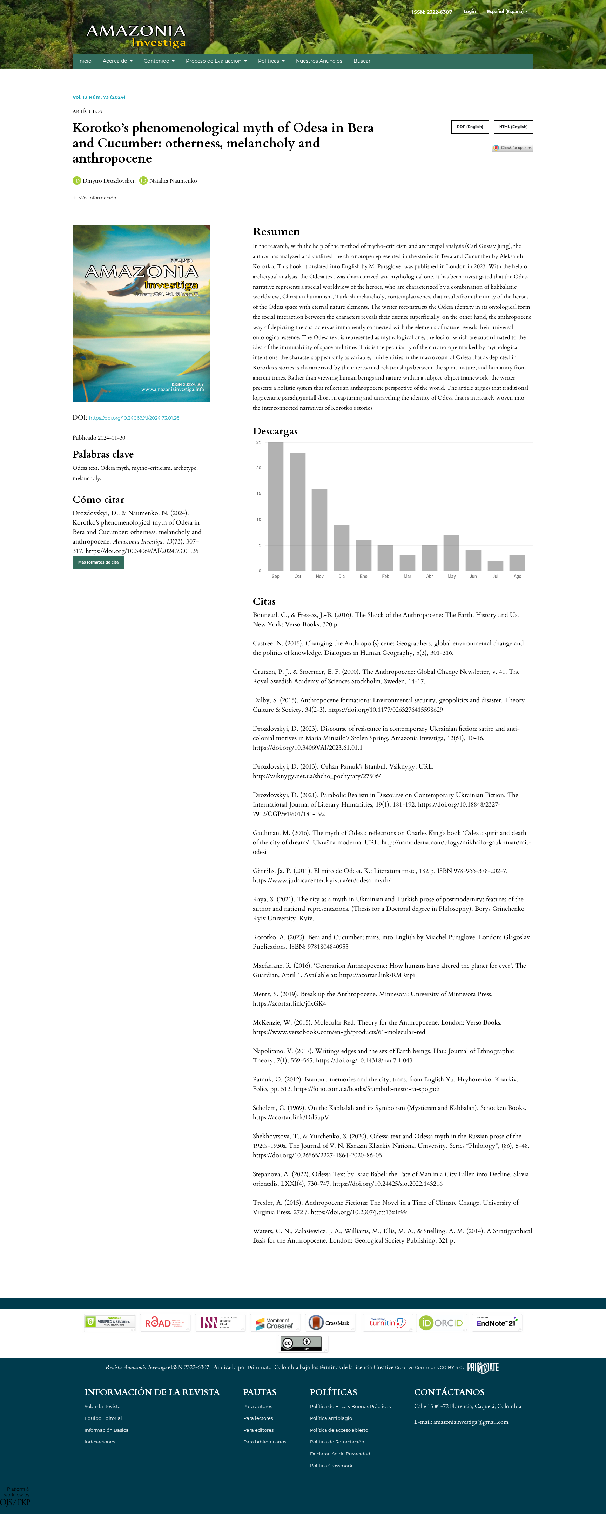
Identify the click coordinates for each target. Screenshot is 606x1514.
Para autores (257, 1406)
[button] (94, 197)
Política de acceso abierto (339, 1430)
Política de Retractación (337, 1441)
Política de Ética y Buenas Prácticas (350, 1406)
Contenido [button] (157, 61)
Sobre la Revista (103, 1406)
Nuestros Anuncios (319, 61)
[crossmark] (512, 147)
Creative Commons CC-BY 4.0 (429, 1367)
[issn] (220, 1322)
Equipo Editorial (103, 1418)
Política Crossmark (331, 1465)
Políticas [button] (269, 61)
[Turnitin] (387, 1322)
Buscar (362, 61)
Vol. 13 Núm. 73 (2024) (99, 97)
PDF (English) (470, 127)
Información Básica (107, 1430)
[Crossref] (275, 1322)
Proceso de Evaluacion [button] (214, 61)
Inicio (85, 61)
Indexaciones (100, 1441)
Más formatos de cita (98, 562)
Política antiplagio (331, 1418)
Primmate (259, 1367)
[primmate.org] (482, 1367)
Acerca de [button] (115, 61)
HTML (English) (513, 127)
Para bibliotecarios (264, 1441)
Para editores (258, 1430)
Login (470, 11)
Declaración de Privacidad (340, 1453)
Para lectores (258, 1418)
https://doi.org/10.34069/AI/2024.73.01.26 (134, 418)
